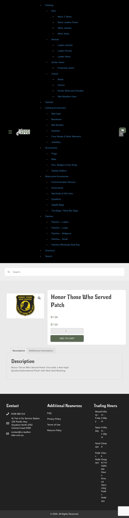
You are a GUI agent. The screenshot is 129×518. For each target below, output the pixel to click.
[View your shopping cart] (122, 130)
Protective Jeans (66, 68)
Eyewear (55, 131)
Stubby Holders (59, 170)
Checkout (50, 250)
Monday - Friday (98, 416)
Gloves (61, 85)
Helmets (49, 102)
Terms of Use (53, 424)
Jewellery (56, 142)
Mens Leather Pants (68, 22)
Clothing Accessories (55, 108)
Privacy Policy (54, 419)
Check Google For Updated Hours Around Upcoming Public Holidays (104, 477)
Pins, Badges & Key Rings (64, 165)
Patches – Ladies (60, 222)
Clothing (49, 5)
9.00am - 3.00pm (104, 416)
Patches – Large (59, 227)
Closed (104, 445)
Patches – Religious (61, 233)
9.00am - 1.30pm (104, 432)
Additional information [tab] (41, 350)
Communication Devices (63, 182)
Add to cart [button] (67, 338)
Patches (49, 216)
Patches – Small (59, 239)
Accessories (51, 147)
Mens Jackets (64, 28)
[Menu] (10, 132)
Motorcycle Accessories (56, 176)
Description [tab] (19, 350)
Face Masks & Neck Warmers (66, 136)
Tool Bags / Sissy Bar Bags (64, 210)
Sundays (97, 445)
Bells (53, 159)
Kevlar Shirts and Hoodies (71, 90)
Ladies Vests (64, 56)
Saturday (98, 429)
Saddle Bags (57, 205)
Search (48, 256)
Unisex (54, 73)
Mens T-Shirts (65, 16)
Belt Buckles (57, 125)
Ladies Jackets (65, 45)
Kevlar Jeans (57, 62)
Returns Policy (54, 430)
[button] (39, 298)
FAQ (49, 413)
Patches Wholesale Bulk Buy (65, 244)
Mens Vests (63, 33)
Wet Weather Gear (67, 96)
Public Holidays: (97, 458)
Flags (54, 153)
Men (53, 11)
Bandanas (56, 119)
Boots (60, 79)
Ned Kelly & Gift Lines (62, 193)
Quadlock (56, 199)
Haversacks (57, 188)
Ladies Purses (65, 51)
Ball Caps (56, 113)
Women (55, 39)
